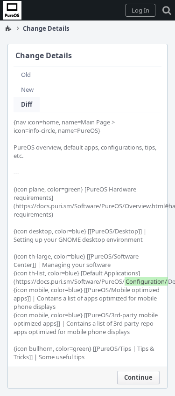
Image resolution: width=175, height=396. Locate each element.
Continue (138, 377)
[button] (140, 10)
